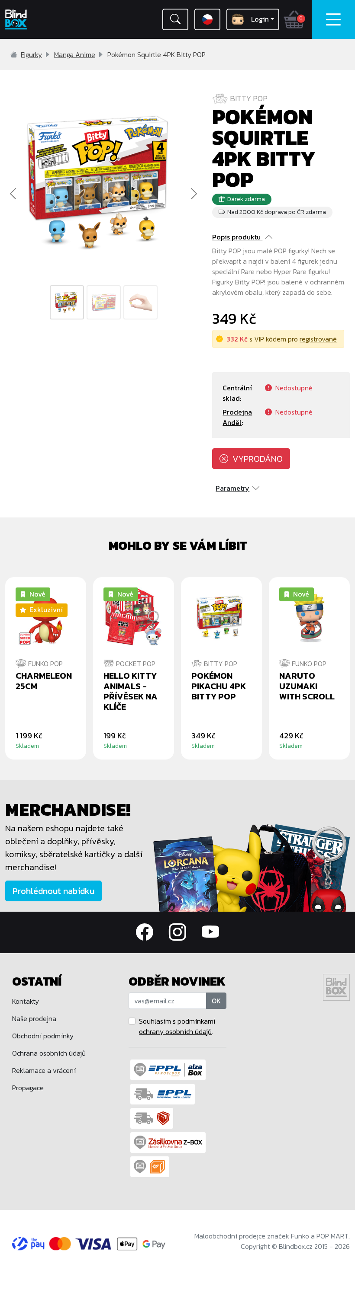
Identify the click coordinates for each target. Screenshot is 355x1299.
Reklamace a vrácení (44, 1070)
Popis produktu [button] (236, 237)
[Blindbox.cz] (29, 19)
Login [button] (260, 19)
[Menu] (333, 19)
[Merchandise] (251, 867)
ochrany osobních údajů (175, 1031)
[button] (175, 19)
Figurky (31, 54)
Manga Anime (74, 54)
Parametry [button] (232, 488)
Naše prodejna (34, 1018)
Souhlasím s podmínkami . (177, 1026)
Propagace (28, 1087)
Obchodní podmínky (43, 1036)
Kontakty (25, 1001)
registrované (318, 339)
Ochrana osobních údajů (49, 1053)
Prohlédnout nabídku (53, 890)
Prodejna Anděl (237, 417)
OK (216, 1001)
